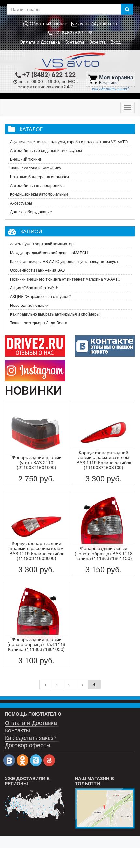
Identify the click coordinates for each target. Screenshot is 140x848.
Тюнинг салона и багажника (35, 167)
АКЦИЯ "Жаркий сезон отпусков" (40, 296)
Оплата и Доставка (40, 41)
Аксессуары (21, 203)
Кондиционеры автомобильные (39, 194)
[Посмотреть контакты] (105, 808)
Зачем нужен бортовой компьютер (42, 243)
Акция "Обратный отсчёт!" (34, 287)
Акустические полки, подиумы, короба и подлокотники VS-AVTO (69, 141)
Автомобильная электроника (36, 185)
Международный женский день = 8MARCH (49, 252)
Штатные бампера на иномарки (39, 176)
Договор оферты (27, 744)
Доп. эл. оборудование (31, 211)
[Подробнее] (35, 803)
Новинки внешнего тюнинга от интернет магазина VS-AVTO (65, 278)
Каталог (31, 129)
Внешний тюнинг (25, 159)
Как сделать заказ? (31, 737)
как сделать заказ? (110, 89)
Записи (31, 231)
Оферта (97, 41)
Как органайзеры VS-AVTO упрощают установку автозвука (64, 261)
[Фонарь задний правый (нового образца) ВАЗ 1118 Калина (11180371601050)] (36, 625)
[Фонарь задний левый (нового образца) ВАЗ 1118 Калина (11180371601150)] (104, 534)
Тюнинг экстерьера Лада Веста (38, 322)
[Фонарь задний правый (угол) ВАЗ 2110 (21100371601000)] (36, 443)
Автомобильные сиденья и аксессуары (46, 150)
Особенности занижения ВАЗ (37, 270)
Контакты (74, 41)
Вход (115, 41)
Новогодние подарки (29, 305)
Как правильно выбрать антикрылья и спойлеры (55, 314)
